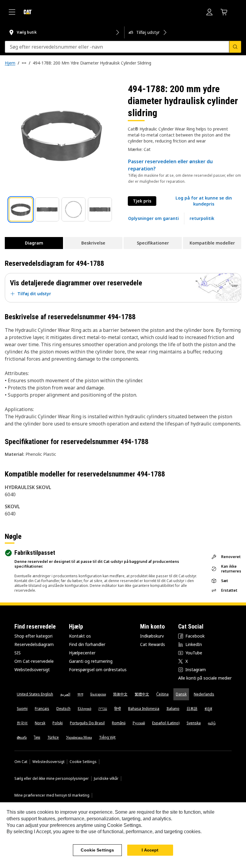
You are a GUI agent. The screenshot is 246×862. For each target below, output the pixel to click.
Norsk (40, 722)
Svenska (194, 722)
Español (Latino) (165, 722)
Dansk (181, 694)
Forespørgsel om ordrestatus (98, 669)
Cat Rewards (152, 644)
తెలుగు (22, 737)
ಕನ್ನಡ (208, 708)
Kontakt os (80, 636)
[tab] (21, 209)
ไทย (37, 737)
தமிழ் (212, 722)
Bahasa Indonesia (143, 708)
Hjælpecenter (82, 653)
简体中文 (120, 694)
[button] (203, 201)
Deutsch (63, 708)
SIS (17, 653)
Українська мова (79, 737)
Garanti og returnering (90, 661)
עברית (102, 708)
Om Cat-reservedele (34, 661)
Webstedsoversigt (32, 669)
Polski (57, 722)
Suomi (22, 708)
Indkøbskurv (152, 636)
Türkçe (53, 737)
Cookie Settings (83, 761)
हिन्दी (117, 708)
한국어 (22, 722)
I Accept (150, 850)
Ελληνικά (84, 708)
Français (42, 708)
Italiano (172, 708)
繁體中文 (142, 694)
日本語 (192, 708)
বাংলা (80, 694)
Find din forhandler (87, 644)
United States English (35, 694)
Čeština (162, 694)
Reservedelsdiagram (34, 644)
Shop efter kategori (33, 636)
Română (118, 722)
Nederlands (204, 694)
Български (98, 694)
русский (139, 722)
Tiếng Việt (107, 737)
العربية (65, 694)
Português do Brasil (87, 722)
